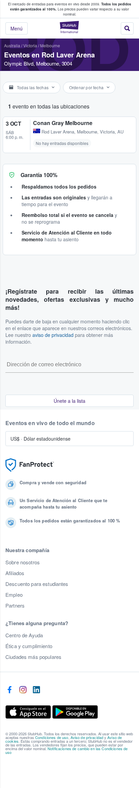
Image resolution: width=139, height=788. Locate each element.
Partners (15, 605)
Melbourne (50, 45)
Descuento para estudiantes (36, 584)
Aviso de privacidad (87, 737)
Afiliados (14, 573)
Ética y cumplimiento (28, 646)
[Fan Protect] (29, 465)
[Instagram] (23, 690)
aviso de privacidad (53, 334)
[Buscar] (127, 28)
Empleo (14, 594)
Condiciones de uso (51, 737)
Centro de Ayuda (24, 635)
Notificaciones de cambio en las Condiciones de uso (66, 750)
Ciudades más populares (33, 657)
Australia (12, 45)
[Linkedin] (36, 690)
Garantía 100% (39, 175)
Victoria (30, 45)
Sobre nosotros (22, 562)
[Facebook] (9, 690)
